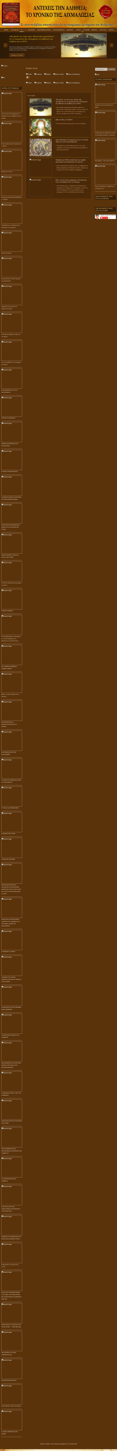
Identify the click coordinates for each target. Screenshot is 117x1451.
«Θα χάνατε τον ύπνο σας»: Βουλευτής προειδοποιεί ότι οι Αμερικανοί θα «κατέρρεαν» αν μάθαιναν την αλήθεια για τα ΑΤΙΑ (72, 101)
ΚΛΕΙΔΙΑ (111, 30)
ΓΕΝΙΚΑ (78, 30)
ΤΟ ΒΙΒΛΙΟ (22, 30)
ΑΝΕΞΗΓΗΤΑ (31, 30)
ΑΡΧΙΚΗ (6, 30)
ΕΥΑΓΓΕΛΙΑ (102, 30)
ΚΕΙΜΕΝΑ (94, 30)
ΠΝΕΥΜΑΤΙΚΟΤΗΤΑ (58, 30)
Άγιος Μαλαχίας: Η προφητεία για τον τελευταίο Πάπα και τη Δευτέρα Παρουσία (72, 141)
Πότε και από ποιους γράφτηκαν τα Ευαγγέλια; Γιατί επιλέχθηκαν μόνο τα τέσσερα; (71, 181)
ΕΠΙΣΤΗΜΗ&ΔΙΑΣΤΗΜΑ (43, 30)
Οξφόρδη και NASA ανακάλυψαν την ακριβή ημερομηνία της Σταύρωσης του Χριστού (70, 161)
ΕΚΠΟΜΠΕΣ (70, 30)
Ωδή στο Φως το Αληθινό (64, 120)
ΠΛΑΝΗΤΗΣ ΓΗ (85, 30)
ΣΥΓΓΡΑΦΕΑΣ (14, 30)
